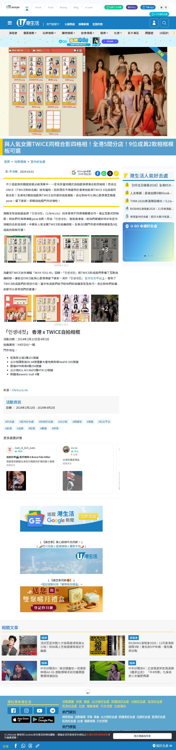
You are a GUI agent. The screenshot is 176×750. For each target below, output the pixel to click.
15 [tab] (89, 46)
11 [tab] (94, 42)
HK (26, 7)
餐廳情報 (92, 706)
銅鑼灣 (78, 421)
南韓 (90, 421)
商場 (55, 428)
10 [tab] (90, 42)
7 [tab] (80, 42)
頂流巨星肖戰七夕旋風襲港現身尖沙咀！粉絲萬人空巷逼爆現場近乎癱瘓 (62, 647)
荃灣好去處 (155, 701)
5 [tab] (94, 37)
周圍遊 (149, 33)
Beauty (63, 7)
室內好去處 (38, 161)
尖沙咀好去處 (100, 701)
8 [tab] (83, 42)
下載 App (149, 7)
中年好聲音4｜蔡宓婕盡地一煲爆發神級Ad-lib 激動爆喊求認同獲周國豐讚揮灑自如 (63, 672)
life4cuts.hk (20, 390)
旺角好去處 (69, 706)
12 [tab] (97, 42)
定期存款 (97, 24)
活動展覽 (68, 701)
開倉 (87, 701)
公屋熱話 (70, 24)
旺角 (32, 428)
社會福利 (120, 706)
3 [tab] (87, 37)
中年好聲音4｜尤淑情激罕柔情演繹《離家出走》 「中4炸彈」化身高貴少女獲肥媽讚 (151, 672)
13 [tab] (82, 46)
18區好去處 (167, 33)
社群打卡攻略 (115, 7)
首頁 (7, 161)
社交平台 (105, 421)
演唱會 (13, 33)
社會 (82, 706)
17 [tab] (95, 46)
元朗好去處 (138, 701)
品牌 (20, 428)
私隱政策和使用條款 (97, 734)
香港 (9, 428)
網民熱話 (67, 717)
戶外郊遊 (106, 706)
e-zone (89, 7)
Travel (38, 7)
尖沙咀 (63, 421)
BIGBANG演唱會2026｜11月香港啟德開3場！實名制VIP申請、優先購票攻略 (151, 647)
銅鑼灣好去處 (120, 701)
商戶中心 (132, 7)
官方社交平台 (93, 278)
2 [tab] (83, 37)
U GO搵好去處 (160, 14)
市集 (79, 701)
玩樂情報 (20, 161)
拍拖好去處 (46, 421)
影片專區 (133, 33)
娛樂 (44, 638)
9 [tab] (87, 42)
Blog (76, 7)
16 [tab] (92, 46)
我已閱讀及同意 (142, 736)
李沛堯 (13, 171)
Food (50, 7)
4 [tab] (90, 37)
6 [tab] (97, 37)
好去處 (10, 421)
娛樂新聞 (84, 24)
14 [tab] (85, 46)
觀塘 (44, 428)
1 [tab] (80, 37)
